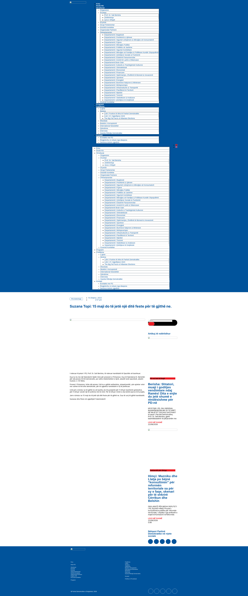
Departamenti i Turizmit (113, 95)
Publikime (100, 106)
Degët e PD (74, 576)
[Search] (151, 324)
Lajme (102, 109)
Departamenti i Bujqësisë (114, 35)
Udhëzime (127, 566)
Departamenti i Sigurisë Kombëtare (118, 50)
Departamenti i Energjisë (114, 80)
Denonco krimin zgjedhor (109, 142)
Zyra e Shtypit (109, 20)
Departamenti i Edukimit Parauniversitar (120, 57)
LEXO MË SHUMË (155, 422)
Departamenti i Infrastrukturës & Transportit (121, 88)
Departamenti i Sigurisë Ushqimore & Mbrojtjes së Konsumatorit (129, 40)
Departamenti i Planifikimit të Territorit (119, 90)
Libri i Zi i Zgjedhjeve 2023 (115, 116)
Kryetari (73, 568)
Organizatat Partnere (108, 30)
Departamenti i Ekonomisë (115, 70)
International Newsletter (109, 126)
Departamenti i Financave (114, 73)
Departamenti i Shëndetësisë (116, 67)
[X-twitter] (168, 541)
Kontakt (99, 135)
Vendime (127, 565)
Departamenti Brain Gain (114, 62)
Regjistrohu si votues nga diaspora (113, 140)
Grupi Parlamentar (107, 25)
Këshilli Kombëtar (107, 27)
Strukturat (73, 567)
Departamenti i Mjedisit (113, 93)
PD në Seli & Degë (76, 299)
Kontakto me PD (106, 138)
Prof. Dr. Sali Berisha (113, 15)
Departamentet (106, 32)
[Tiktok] (174, 541)
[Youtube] (156, 541)
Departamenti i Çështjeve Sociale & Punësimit (122, 55)
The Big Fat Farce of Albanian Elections (119, 118)
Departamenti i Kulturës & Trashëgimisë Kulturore (124, 65)
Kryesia (103, 22)
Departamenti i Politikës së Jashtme (118, 47)
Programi (100, 104)
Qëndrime (104, 128)
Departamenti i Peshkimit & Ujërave (118, 37)
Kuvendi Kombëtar (107, 102)
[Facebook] (150, 541)
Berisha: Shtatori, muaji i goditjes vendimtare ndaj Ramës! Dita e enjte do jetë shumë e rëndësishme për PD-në (162, 393)
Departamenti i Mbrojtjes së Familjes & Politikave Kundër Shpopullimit (131, 52)
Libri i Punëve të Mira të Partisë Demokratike (122, 114)
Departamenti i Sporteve (114, 78)
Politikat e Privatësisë (131, 579)
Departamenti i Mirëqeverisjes (116, 85)
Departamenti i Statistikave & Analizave (120, 98)
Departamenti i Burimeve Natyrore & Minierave (123, 83)
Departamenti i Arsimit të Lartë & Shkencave (122, 60)
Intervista (103, 131)
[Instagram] (162, 541)
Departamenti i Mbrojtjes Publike (117, 45)
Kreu (98, 4)
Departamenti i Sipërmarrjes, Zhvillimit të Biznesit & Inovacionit (129, 75)
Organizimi (104, 10)
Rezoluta (103, 121)
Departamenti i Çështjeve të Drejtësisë (119, 100)
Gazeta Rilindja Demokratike (111, 133)
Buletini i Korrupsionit (108, 123)
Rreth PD (100, 6)
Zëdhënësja (109, 18)
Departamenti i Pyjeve (113, 42)
